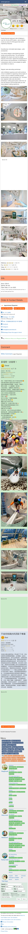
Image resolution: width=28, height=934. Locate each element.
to (14, 886)
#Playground (19, 338)
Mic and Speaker (21, 757)
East (18, 776)
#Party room (13, 338)
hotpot (3, 757)
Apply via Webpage (19, 308)
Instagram (5, 327)
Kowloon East (12, 767)
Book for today (6, 743)
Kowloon (11, 765)
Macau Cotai (12, 792)
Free (5, 755)
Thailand (11, 805)
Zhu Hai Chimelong (14, 788)
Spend (3, 886)
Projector (4, 759)
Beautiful (7, 761)
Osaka (10, 795)
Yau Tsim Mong (13, 768)
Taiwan (11, 801)
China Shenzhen (13, 783)
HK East (20, 772)
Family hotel (4, 860)
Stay (3, 761)
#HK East (24, 338)
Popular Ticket (11, 745)
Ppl (15, 889)
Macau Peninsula (20, 792)
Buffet (3, 762)
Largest (4, 751)
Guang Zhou (23, 788)
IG (3, 924)
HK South (11, 774)
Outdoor (10, 755)
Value (3, 753)
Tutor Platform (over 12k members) (9, 917)
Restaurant (5, 837)
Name (3, 891)
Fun (21, 751)
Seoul (10, 799)
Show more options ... (6, 897)
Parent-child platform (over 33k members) (11, 919)
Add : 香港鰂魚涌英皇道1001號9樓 (12, 321)
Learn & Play (14, 761)
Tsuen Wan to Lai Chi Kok (15, 777)
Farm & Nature (16, 755)
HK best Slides (6, 747)
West (13, 776)
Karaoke (13, 757)
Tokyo (14, 795)
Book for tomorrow (17, 743)
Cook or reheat (21, 761)
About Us (22, 915)
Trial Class (5, 881)
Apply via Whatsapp (6, 308)
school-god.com (5, 2)
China (10, 787)
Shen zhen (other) (20, 784)
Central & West (13, 772)
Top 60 (4, 745)
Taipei (10, 802)
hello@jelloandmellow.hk (9, 329)
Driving (9, 759)
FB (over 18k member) (7, 922)
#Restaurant (8, 338)
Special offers (6, 741)
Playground (4, 771)
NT (9, 776)
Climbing (14, 759)
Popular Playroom (17, 747)
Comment (3, 30)
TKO (21, 781)
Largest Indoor (19, 749)
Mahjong (8, 757)
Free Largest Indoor (12, 753)
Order (15, 891)
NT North (16, 781)
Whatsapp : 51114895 (8, 317)
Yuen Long (17, 779)
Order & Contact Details (7, 33)
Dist (2, 889)
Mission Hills (12, 784)
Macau (11, 790)
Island (22, 779)
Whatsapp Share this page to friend (12, 332)
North (15, 776)
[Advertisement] (14, 174)
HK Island (11, 771)
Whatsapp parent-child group (9, 926)
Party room (5, 815)
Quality (16, 751)
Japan (10, 794)
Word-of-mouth (15, 741)
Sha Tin (11, 781)
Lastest (4, 749)
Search (3, 884)
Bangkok (11, 806)
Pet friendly (20, 759)
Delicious (10, 751)
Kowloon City (20, 767)
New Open (10, 749)
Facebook (5, 324)
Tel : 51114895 (6, 312)
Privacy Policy (4, 931)
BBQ (22, 755)
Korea (10, 797)
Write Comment (6, 354)
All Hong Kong (13, 854)
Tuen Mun (11, 779)
